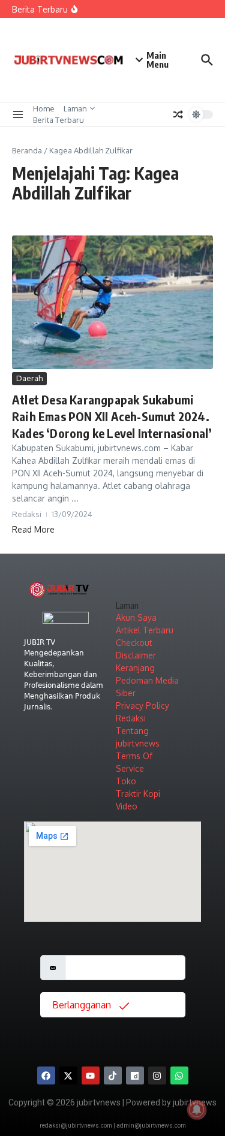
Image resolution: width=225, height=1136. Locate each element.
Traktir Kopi (138, 793)
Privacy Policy (142, 705)
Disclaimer (136, 655)
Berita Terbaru (58, 120)
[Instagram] (157, 1075)
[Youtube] (91, 1075)
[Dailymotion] (135, 1075)
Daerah (29, 378)
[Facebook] (46, 1075)
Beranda (27, 150)
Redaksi (131, 718)
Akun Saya (136, 617)
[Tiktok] (113, 1075)
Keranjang (135, 668)
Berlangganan (82, 1005)
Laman (75, 108)
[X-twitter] (68, 1075)
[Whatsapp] (179, 1075)
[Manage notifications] (196, 1109)
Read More (33, 529)
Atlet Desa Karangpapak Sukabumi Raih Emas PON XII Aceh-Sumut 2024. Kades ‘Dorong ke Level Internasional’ (112, 416)
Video (126, 806)
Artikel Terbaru (144, 630)
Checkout (134, 643)
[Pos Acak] (178, 114)
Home (44, 108)
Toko (126, 781)
